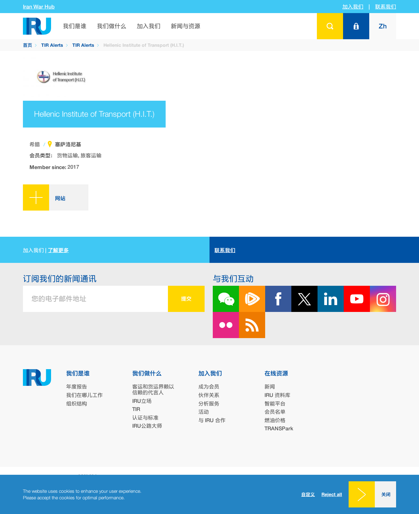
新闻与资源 (185, 26)
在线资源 (276, 373)
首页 (27, 45)
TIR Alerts (52, 45)
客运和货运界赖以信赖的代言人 (153, 390)
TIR (136, 409)
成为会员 (208, 387)
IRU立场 (142, 401)
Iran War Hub (39, 7)
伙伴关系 (208, 395)
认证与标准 (145, 418)
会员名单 (274, 412)
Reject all (331, 494)
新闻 (269, 387)
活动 (203, 412)
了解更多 (58, 250)
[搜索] (330, 26)
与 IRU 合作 (212, 420)
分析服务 (208, 404)
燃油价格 (274, 420)
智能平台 (274, 404)
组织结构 (76, 404)
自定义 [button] (308, 494)
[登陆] (356, 26)
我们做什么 (111, 26)
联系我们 (385, 7)
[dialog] (209, 494)
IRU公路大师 (147, 426)
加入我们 (352, 7)
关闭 (386, 494)
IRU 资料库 (277, 395)
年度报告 (76, 387)
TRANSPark (278, 428)
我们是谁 (74, 26)
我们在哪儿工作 (84, 395)
